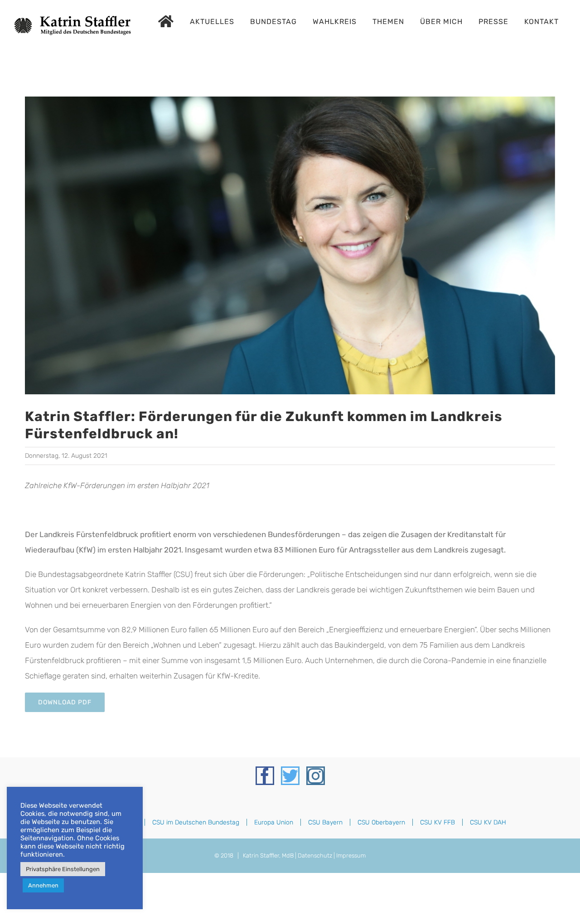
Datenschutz (315, 855)
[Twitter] (290, 775)
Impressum (351, 855)
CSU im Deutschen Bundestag (195, 822)
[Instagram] (315, 775)
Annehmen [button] (43, 885)
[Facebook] (265, 775)
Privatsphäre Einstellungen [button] (63, 869)
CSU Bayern (325, 822)
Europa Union (273, 822)
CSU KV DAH (488, 822)
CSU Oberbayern (381, 822)
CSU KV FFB (437, 822)
